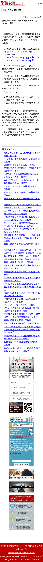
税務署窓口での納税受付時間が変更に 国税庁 (23, 343)
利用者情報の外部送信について (21, 552)
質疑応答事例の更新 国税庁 (17, 320)
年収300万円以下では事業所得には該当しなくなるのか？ (22, 230)
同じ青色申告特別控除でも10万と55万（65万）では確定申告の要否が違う (22, 315)
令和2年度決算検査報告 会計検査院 (21, 323)
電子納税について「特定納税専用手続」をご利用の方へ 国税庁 (22, 212)
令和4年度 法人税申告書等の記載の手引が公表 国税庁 (22, 267)
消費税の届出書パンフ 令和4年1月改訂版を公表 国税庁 (22, 294)
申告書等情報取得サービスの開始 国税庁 (22, 273)
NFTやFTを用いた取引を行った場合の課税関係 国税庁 (22, 279)
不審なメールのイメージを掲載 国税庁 (22, 200)
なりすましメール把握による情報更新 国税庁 (23, 194)
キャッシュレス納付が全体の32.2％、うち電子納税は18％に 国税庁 (21, 224)
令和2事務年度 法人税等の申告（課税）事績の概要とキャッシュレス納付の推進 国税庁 (22, 329)
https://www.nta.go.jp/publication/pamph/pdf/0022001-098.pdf (23, 59)
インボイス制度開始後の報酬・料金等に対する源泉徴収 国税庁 (21, 309)
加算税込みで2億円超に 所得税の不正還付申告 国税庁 (22, 169)
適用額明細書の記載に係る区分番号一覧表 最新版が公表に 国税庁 (22, 261)
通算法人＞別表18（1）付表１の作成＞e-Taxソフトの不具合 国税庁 (22, 206)
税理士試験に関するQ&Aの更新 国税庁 (22, 245)
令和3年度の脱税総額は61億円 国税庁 (22, 249)
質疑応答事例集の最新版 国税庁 (19, 164)
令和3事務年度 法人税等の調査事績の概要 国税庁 (22, 154)
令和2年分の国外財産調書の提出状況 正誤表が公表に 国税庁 (22, 175)
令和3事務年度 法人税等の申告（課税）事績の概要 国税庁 (21, 182)
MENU (39, 3)
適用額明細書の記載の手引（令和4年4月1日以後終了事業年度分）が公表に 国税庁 (22, 237)
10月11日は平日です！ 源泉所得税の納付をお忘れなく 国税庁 (22, 349)
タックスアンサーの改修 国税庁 (19, 304)
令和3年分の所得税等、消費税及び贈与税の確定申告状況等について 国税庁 (22, 254)
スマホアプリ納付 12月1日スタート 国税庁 (22, 188)
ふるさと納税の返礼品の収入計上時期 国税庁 (23, 160)
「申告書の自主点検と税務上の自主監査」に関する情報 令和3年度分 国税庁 (22, 286)
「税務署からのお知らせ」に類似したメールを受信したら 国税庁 (22, 218)
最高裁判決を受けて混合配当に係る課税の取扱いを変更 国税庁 (22, 337)
